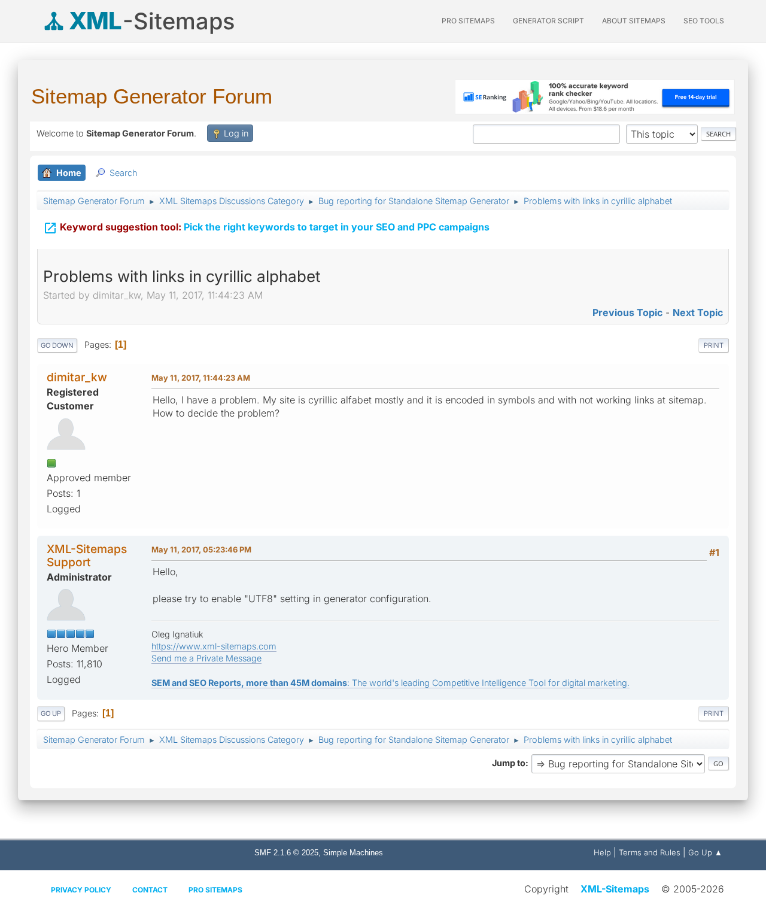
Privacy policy (81, 889)
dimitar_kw (77, 377)
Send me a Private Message (206, 658)
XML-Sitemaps (614, 889)
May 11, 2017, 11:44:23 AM (200, 377)
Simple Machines (353, 852)
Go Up (51, 713)
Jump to (508, 763)
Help (602, 852)
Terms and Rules (649, 852)
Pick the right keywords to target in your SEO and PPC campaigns (266, 228)
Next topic (698, 312)
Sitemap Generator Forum (151, 96)
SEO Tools (703, 20)
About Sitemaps (633, 20)
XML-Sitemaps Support (87, 555)
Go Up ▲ (705, 852)
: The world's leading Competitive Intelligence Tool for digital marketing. (390, 683)
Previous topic (627, 312)
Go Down (57, 345)
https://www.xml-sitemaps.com (213, 646)
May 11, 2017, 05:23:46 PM (201, 549)
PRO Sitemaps (468, 20)
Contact (150, 889)
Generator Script (548, 20)
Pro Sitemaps (215, 889)
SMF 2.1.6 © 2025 (286, 852)
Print (714, 345)
